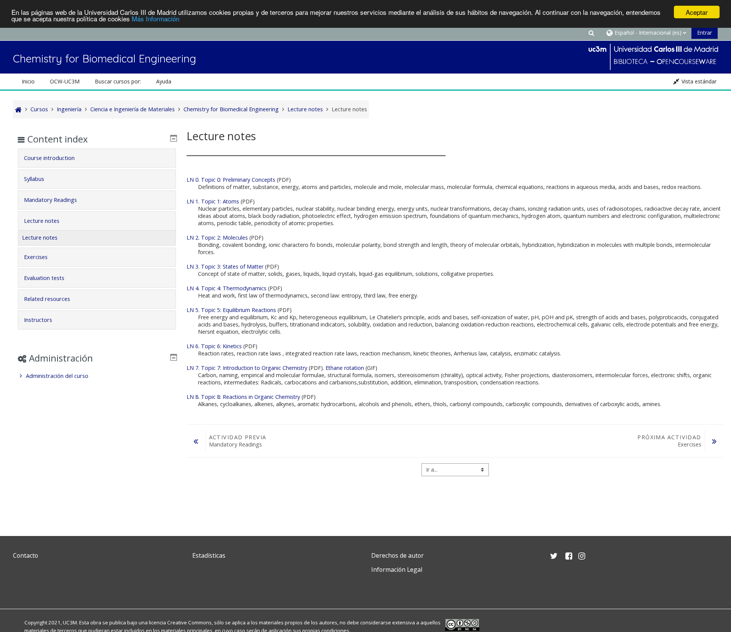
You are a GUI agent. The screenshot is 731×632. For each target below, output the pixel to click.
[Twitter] (20, 587)
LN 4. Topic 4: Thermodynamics (227, 288)
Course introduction (49, 158)
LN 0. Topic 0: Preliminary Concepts (231, 179)
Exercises (36, 257)
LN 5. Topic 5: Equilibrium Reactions (231, 310)
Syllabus (34, 178)
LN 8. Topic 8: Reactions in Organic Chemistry (243, 396)
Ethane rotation (345, 367)
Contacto (25, 555)
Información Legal (396, 569)
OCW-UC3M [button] (65, 81)
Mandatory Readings (50, 199)
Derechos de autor (397, 555)
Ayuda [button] (163, 81)
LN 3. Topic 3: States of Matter (225, 266)
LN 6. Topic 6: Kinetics (214, 346)
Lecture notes (41, 220)
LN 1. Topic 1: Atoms (213, 201)
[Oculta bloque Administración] (173, 357)
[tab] (97, 158)
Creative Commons (189, 622)
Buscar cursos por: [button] (118, 81)
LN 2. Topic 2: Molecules (217, 237)
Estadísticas (208, 555)
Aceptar (697, 12)
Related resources (47, 298)
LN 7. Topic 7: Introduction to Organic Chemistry (247, 367)
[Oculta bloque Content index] (173, 138)
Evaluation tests (44, 278)
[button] (591, 32)
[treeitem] (97, 376)
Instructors (38, 319)
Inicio (28, 81)
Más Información (155, 19)
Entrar (704, 32)
